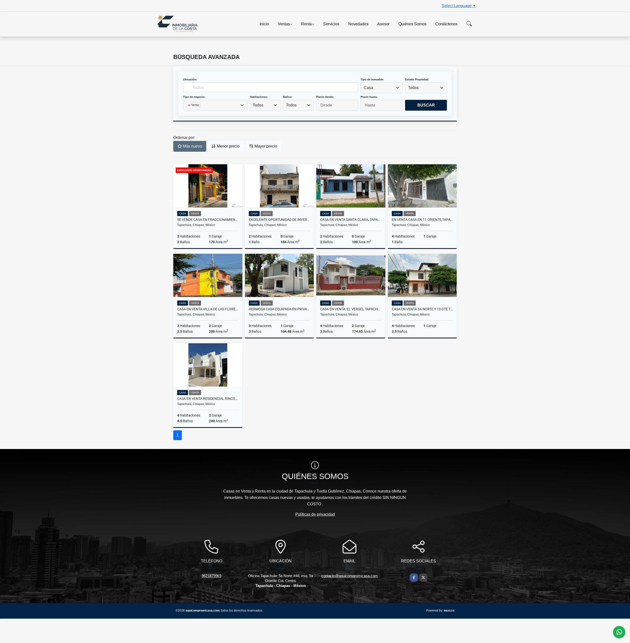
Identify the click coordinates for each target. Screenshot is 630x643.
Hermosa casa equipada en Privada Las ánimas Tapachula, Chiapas (279, 309)
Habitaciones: (259, 96)
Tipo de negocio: (194, 96)
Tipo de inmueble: (372, 79)
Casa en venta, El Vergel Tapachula (350, 309)
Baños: (287, 96)
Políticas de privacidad (315, 514)
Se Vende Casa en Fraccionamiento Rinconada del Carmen (207, 220)
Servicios (331, 24)
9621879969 (211, 576)
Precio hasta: (369, 96)
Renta (306, 24)
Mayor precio (265, 146)
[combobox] (381, 87)
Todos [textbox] (413, 88)
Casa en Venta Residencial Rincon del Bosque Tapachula (207, 399)
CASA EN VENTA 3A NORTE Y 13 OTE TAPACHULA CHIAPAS (422, 309)
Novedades (358, 24)
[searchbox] (187, 113)
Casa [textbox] (368, 88)
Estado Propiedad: (417, 79)
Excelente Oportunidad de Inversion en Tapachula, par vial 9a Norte (279, 220)
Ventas (284, 24)
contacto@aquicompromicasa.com (349, 576)
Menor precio (228, 146)
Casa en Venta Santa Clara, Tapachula (350, 220)
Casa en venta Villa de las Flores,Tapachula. (207, 309)
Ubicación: (190, 79)
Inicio (264, 24)
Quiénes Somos (412, 24)
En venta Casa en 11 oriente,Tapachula (422, 220)
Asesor (383, 24)
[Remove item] (189, 105)
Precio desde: (325, 96)
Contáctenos (446, 24)
